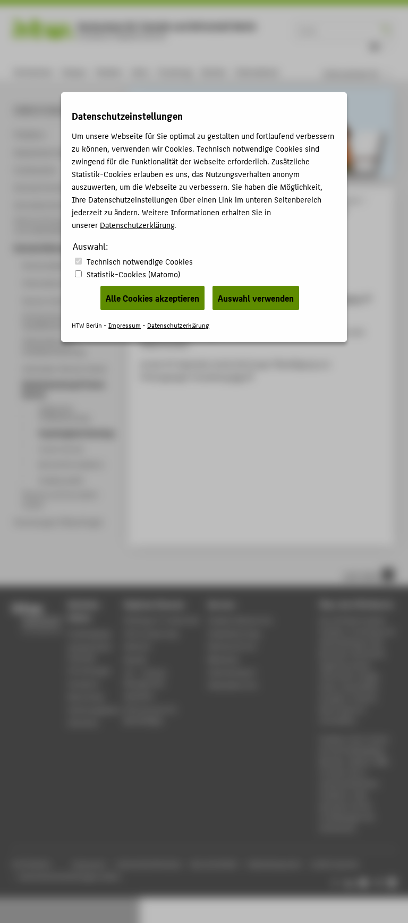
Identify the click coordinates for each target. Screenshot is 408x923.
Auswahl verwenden (256, 298)
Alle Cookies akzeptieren (152, 298)
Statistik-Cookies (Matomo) (133, 274)
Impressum (124, 325)
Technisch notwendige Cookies (140, 261)
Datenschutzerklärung (137, 224)
